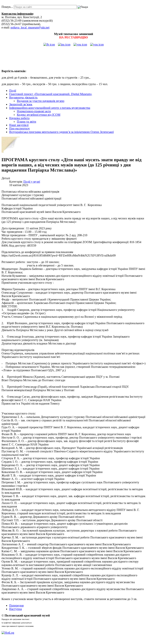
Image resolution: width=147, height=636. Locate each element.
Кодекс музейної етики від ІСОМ (38, 114)
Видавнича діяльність (23, 97)
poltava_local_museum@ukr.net (30, 27)
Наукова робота (19, 118)
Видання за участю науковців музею (40, 101)
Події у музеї (31, 181)
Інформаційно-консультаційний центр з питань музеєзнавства (49, 107)
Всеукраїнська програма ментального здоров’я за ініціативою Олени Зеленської (61, 132)
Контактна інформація (17, 13)
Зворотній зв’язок (20, 104)
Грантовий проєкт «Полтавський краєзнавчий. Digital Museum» (50, 94)
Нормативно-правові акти (34, 111)
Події (12, 90)
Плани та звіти (26, 121)
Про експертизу (19, 128)
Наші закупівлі (19, 125)
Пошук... (7, 6)
